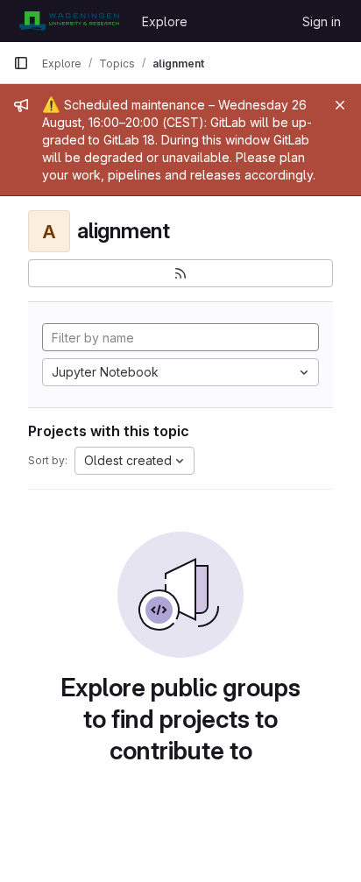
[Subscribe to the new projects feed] (180, 273)
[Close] (339, 105)
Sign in (321, 21)
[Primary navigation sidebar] (21, 63)
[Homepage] (69, 21)
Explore (165, 21)
